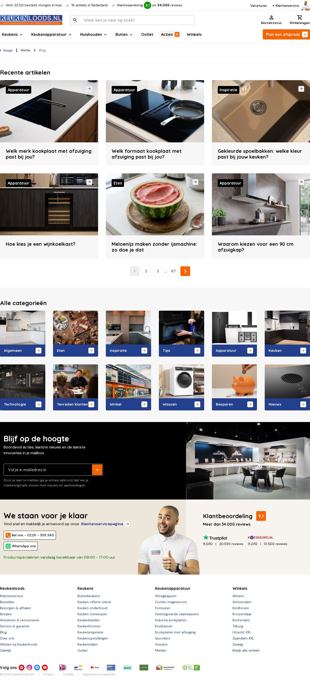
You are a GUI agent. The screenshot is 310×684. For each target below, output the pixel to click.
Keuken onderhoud (92, 608)
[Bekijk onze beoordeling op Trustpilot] (225, 537)
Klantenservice (287, 5)
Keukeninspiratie (90, 632)
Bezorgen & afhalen (15, 608)
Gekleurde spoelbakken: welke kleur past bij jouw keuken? (260, 154)
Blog (3, 632)
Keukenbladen (89, 620)
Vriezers (161, 644)
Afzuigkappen (166, 596)
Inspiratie (118, 350)
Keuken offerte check (94, 602)
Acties (167, 34)
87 (173, 271)
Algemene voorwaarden (99, 674)
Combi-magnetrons (171, 602)
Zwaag (237, 644)
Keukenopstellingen (93, 638)
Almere (238, 596)
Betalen (6, 614)
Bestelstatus (271, 23)
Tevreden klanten (72, 404)
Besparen (224, 404)
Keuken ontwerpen (92, 614)
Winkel (115, 404)
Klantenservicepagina (102, 523)
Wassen (170, 404)
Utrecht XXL (241, 632)
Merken (160, 650)
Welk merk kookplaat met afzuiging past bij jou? (49, 154)
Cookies (68, 674)
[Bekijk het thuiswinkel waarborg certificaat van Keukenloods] (165, 667)
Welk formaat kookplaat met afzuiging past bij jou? (147, 154)
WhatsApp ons (24, 546)
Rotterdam (241, 620)
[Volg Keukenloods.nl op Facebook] (37, 667)
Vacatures (258, 5)
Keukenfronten (89, 626)
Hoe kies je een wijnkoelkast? (40, 244)
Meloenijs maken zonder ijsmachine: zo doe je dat (154, 247)
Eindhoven (240, 608)
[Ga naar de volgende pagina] (185, 271)
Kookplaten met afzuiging (175, 632)
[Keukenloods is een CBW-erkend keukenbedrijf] (191, 667)
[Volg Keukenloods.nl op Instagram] (29, 667)
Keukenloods (12, 588)
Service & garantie (14, 626)
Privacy (48, 674)
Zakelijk (5, 650)
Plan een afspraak (283, 34)
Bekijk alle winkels (246, 650)
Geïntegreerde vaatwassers (177, 614)
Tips (166, 350)
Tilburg (237, 626)
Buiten (122, 34)
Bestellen (7, 602)
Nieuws (275, 404)
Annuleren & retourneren (19, 620)
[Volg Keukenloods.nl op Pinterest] (21, 667)
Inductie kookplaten (170, 620)
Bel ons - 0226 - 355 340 (33, 535)
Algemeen (13, 350)
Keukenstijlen (88, 644)
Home (25, 50)
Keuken (275, 350)
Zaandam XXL (243, 638)
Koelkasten (163, 626)
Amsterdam (241, 602)
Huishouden (91, 34)
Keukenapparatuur (49, 34)
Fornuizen (162, 608)
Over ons (7, 638)
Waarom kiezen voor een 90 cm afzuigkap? (256, 247)
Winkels (194, 34)
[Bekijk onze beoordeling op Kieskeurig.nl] (270, 537)
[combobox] (132, 20)
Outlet (147, 34)
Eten (61, 350)
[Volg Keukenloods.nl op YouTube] (45, 667)
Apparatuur (226, 350)
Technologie (15, 404)
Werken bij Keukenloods (18, 644)
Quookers (162, 638)
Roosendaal (241, 614)
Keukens (10, 34)
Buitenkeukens (89, 596)
